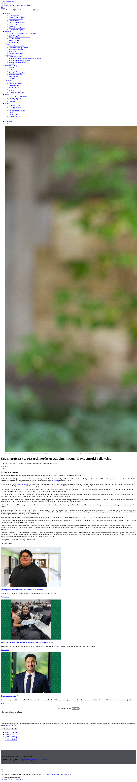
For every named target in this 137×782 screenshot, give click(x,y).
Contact (11, 64)
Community (8, 80)
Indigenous (8, 55)
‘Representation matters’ (9, 696)
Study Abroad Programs (16, 30)
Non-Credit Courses (15, 84)
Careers (11, 112)
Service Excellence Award (17, 49)
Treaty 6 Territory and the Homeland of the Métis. (56, 774)
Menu (28, 5)
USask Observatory (15, 85)
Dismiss (14, 729)
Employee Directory (15, 98)
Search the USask (8, 10)
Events (11, 82)
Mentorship (12, 51)
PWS (3, 8)
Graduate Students (14, 24)
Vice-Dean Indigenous (16, 57)
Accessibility (19, 779)
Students (7, 13)
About (7, 103)
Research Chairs (14, 42)
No (78, 708)
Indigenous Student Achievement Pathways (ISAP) (25, 58)
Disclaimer (4, 779)
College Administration (16, 100)
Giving (11, 69)
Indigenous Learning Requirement (19, 60)
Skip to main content (7, 2)
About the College (14, 105)
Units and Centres (14, 35)
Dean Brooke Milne (15, 107)
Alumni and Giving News (17, 73)
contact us (8, 725)
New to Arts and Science (17, 17)
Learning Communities (16, 19)
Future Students (14, 15)
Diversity (12, 102)
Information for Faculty (16, 46)
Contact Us (12, 78)
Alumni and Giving (11, 66)
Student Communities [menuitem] (15, 91)
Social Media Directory (16, 93)
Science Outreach (14, 87)
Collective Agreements (16, 53)
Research (8, 31)
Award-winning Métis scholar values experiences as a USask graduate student (27, 642)
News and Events (14, 116)
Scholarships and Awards (17, 28)
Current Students (14, 21)
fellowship (55, 481)
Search (36, 10)
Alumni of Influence (15, 75)
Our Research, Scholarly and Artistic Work (22, 33)
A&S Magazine (14, 76)
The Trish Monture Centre (17, 22)
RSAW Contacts (14, 40)
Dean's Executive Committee (18, 96)
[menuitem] (70, 22)
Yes (74, 708)
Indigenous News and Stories (18, 62)
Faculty (7, 44)
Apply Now (8, 121)
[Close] (1, 6)
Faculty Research (14, 39)
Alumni (11, 67)
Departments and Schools (17, 111)
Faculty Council (14, 114)
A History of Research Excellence (19, 37)
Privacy (11, 779)
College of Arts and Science (17, 5)
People (7, 94)
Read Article (5, 597)
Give (6, 123)
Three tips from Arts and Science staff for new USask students (22, 590)
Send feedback (6, 729)
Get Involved (13, 71)
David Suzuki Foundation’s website (23, 484)
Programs (12, 26)
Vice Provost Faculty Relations (18, 48)
